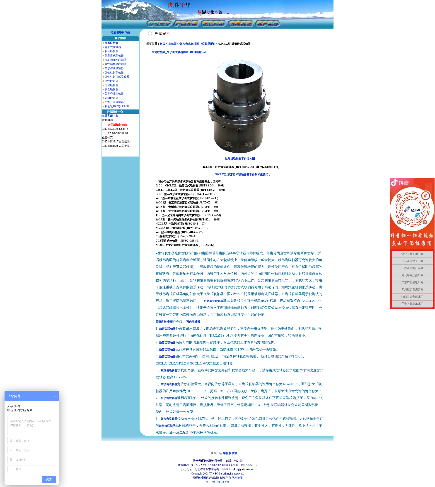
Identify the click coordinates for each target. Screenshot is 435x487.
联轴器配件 (209, 43)
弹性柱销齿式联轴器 (117, 76)
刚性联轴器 (111, 81)
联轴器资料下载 (120, 32)
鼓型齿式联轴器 (114, 55)
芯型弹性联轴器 (114, 93)
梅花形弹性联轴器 (115, 59)
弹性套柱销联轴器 (115, 64)
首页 (162, 43)
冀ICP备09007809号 (217, 482)
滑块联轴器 (111, 85)
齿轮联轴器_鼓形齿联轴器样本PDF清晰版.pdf (179, 52)
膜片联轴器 (111, 51)
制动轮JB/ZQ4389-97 (117, 106)
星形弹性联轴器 (114, 68)
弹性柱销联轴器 (114, 72)
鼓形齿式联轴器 (189, 43)
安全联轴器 (111, 89)
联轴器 (173, 43)
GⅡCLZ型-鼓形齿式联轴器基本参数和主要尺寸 (243, 174)
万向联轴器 (111, 98)
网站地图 (237, 477)
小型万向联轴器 (114, 102)
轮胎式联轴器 (113, 47)
